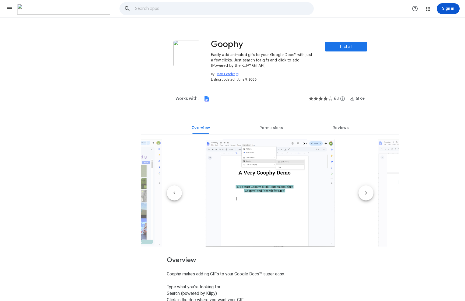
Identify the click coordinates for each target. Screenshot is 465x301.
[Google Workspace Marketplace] (63, 9)
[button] (9, 8)
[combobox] (224, 8)
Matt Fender (228, 74)
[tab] (201, 127)
